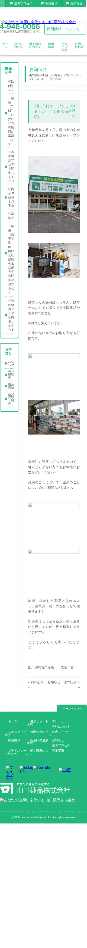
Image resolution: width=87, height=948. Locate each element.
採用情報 (51, 47)
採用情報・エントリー (65, 29)
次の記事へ (72, 682)
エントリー (59, 721)
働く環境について (35, 47)
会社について (18, 47)
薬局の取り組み (11, 399)
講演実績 (11, 386)
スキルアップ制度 (15, 733)
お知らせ (76, 3)
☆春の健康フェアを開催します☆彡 (11, 166)
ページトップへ (72, 708)
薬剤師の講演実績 (37, 741)
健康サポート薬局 (37, 723)
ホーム (5, 47)
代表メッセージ (59, 733)
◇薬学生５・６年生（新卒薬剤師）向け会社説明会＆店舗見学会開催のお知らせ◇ (11, 253)
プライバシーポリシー (15, 752)
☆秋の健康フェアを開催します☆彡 (11, 315)
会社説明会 (11, 374)
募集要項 (51, 3)
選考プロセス (23, 3)
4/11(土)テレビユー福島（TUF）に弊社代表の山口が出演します (11, 113)
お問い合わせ (79, 47)
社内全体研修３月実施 (11, 198)
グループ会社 (65, 47)
